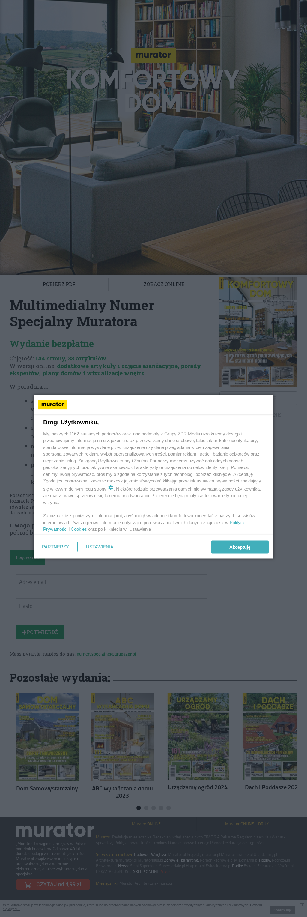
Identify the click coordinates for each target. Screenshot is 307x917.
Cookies (79, 529)
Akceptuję (239, 546)
